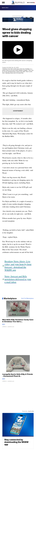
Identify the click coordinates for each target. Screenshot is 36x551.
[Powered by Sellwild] (31, 411)
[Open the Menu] (3, 2)
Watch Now (30, 2)
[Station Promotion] (18, 19)
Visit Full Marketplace (27, 298)
